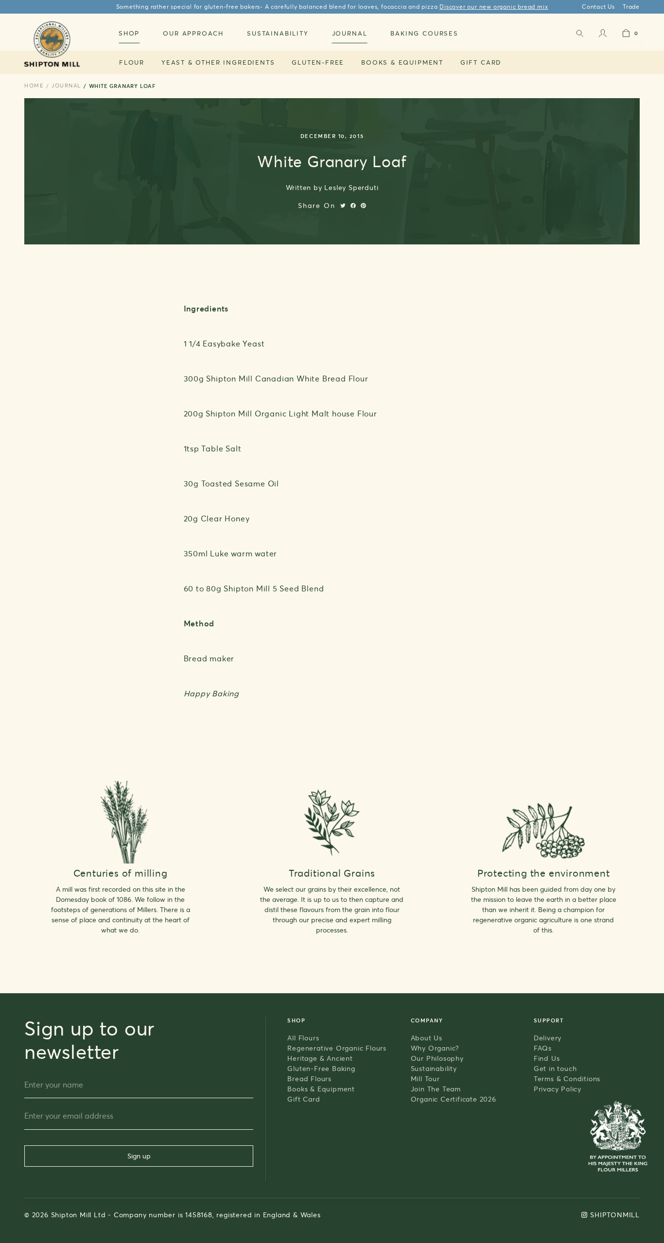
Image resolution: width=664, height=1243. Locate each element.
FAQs (543, 1048)
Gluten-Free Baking (321, 1068)
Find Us (547, 1058)
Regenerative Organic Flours (336, 1048)
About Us (426, 1037)
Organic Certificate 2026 (453, 1099)
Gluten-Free (318, 62)
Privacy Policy (557, 1088)
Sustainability (434, 1068)
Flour (131, 62)
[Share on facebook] (353, 205)
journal (66, 85)
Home (34, 85)
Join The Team (436, 1088)
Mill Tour (425, 1078)
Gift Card (480, 62)
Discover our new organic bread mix (493, 6)
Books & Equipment (402, 62)
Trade (631, 6)
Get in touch (555, 1068)
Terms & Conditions (567, 1078)
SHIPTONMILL (615, 1214)
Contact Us (598, 6)
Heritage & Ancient (319, 1058)
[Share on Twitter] (343, 205)
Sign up (139, 1155)
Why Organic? (435, 1048)
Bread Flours (309, 1078)
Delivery (547, 1037)
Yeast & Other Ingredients (218, 62)
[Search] (579, 35)
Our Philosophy (437, 1058)
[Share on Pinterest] (363, 205)
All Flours (303, 1037)
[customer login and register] (602, 35)
